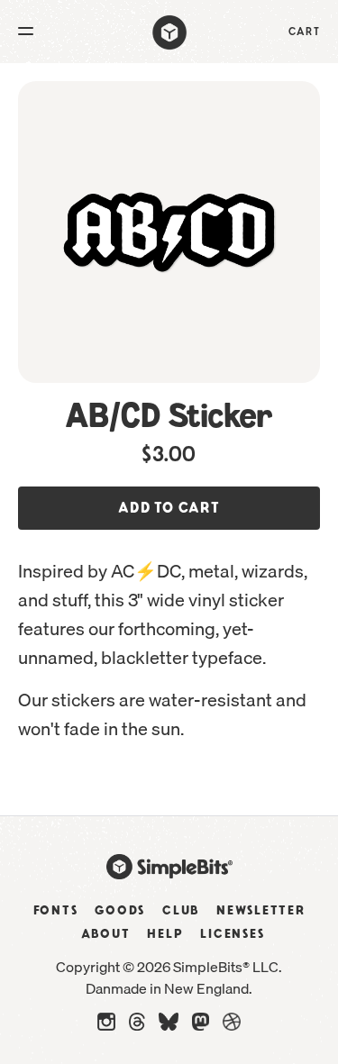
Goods (120, 911)
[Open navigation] (25, 32)
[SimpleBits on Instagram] (106, 1026)
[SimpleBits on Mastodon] (200, 1026)
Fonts (55, 911)
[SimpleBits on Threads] (137, 1026)
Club (180, 911)
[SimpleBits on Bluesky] (169, 1026)
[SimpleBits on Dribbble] (232, 1026)
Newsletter (261, 911)
